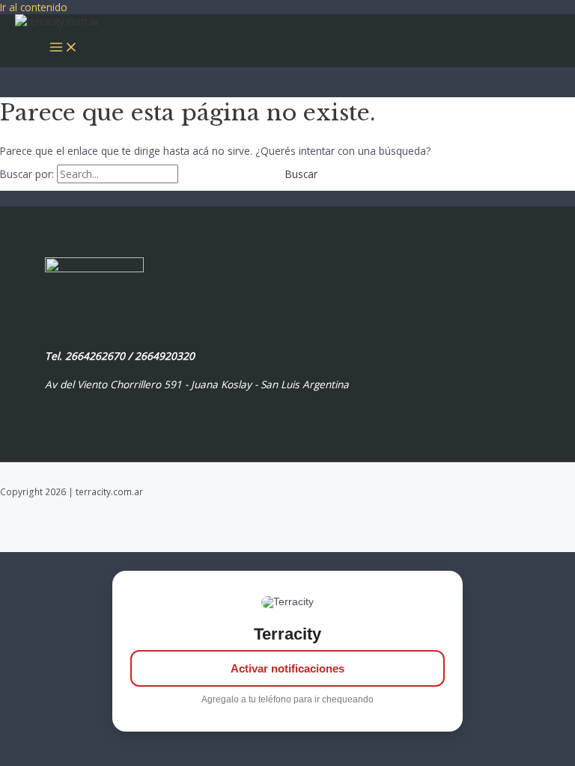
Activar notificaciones (287, 668)
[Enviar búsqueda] (215, 174)
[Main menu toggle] (63, 47)
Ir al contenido (33, 7)
